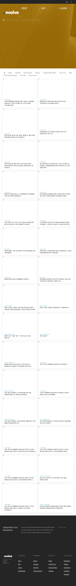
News (50, 561)
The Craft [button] (23, 75)
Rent (24, 8)
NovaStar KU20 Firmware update (16, 279)
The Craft (44, 336)
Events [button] (10, 73)
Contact (35, 564)
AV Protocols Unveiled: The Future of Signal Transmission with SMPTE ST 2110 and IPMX (55, 165)
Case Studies (53, 567)
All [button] (4, 73)
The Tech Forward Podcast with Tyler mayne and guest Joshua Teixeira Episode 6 (19, 508)
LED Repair (21, 571)
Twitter (66, 564)
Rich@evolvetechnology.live (44, 50)
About (35, 561)
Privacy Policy (37, 571)
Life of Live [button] (62, 73)
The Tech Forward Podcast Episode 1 (54, 364)
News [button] (70, 73)
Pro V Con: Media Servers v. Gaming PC (54, 307)
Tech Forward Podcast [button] (10, 75)
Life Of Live (52, 564)
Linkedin (66, 571)
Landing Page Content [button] (49, 73)
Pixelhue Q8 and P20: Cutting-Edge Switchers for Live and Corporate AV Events (18, 165)
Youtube (66, 574)
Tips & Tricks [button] (33, 75)
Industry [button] (37, 73)
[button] (70, 8)
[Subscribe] (71, 527)
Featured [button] (17, 73)
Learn (63, 8)
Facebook (67, 561)
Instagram (67, 567)
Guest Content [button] (27, 73)
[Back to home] (11, 12)
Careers (35, 567)
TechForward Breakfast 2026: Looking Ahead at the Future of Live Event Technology (19, 103)
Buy (43, 8)
